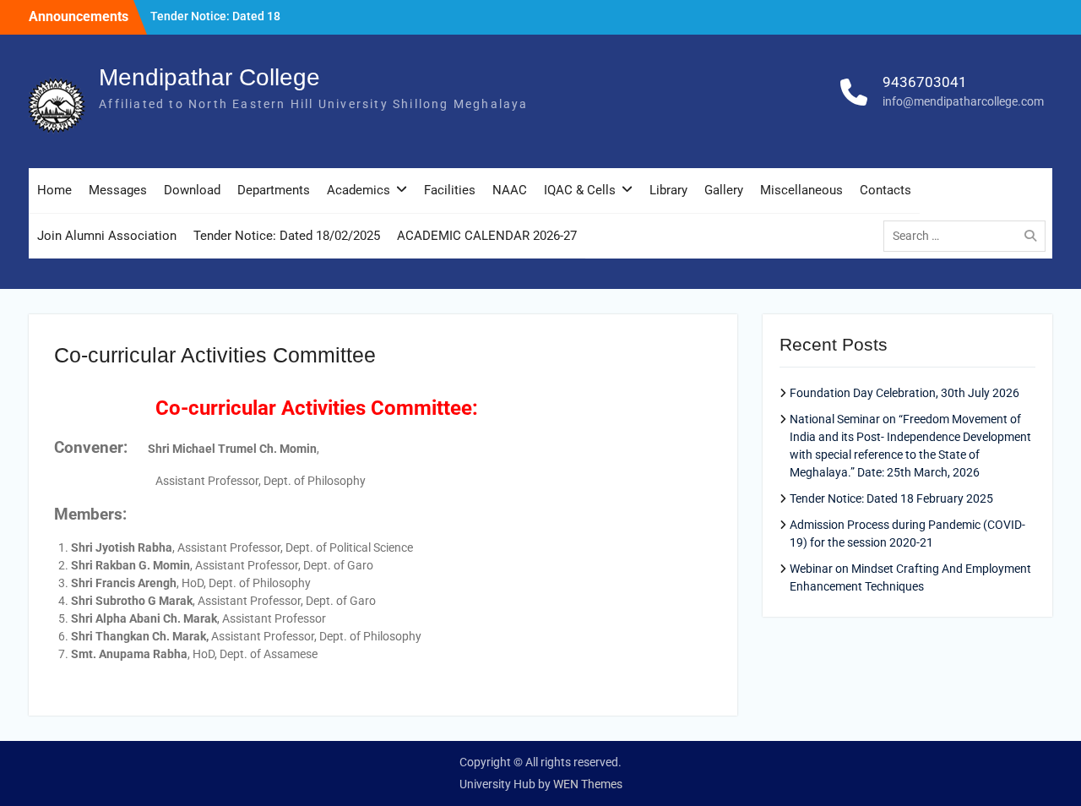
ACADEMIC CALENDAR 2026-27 (487, 235)
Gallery (723, 190)
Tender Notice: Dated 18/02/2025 (286, 235)
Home (54, 190)
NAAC (509, 190)
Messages (118, 190)
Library (668, 190)
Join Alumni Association (107, 235)
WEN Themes (587, 784)
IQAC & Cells (580, 190)
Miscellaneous (801, 190)
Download (192, 190)
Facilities (449, 190)
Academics (358, 190)
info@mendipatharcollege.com (963, 101)
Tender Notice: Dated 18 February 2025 (891, 498)
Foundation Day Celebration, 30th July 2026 (904, 393)
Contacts (885, 190)
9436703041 (925, 82)
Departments (273, 190)
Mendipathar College (209, 77)
